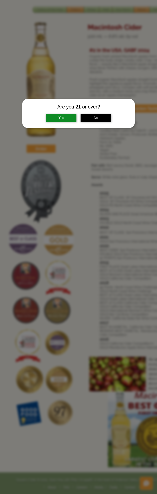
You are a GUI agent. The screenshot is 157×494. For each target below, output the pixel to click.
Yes (61, 118)
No (96, 118)
